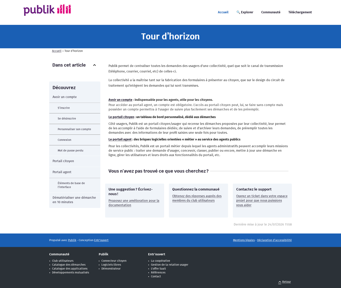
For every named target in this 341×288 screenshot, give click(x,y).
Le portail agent (120, 139)
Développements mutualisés (70, 272)
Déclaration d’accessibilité (274, 240)
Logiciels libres (111, 264)
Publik (72, 240)
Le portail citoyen (121, 117)
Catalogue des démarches (68, 264)
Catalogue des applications (69, 268)
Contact (156, 276)
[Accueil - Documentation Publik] (52, 12)
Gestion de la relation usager (169, 264)
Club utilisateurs (62, 260)
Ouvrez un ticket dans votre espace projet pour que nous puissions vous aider (262, 201)
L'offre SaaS (158, 268)
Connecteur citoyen (113, 260)
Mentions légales (244, 240)
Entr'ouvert (101, 240)
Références (158, 272)
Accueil (56, 51)
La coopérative (160, 260)
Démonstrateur (111, 268)
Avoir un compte (120, 100)
